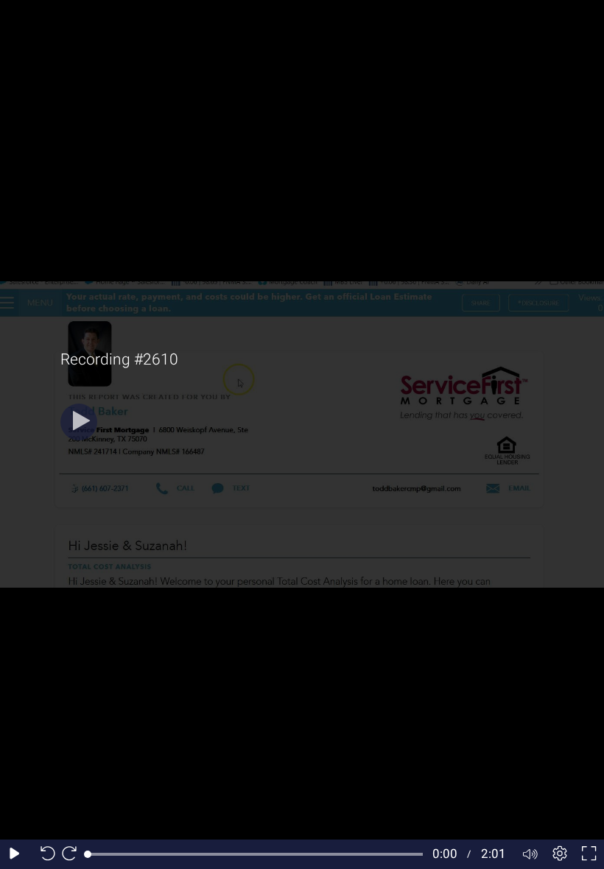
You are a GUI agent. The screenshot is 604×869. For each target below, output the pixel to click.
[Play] (78, 422)
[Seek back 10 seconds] (44, 854)
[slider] (255, 854)
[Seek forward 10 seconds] (73, 854)
